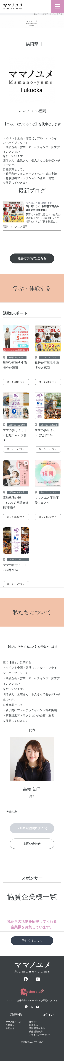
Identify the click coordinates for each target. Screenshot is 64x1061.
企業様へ (10, 1025)
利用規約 (33, 1025)
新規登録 (16, 1014)
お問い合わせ (32, 843)
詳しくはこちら (32, 940)
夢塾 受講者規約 (37, 1028)
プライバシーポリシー (39, 1035)
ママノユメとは (13, 1022)
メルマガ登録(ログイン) (32, 828)
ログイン (48, 1014)
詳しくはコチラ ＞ (16, 382)
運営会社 (33, 1022)
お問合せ (10, 1028)
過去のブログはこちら (32, 258)
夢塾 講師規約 (35, 1031)
